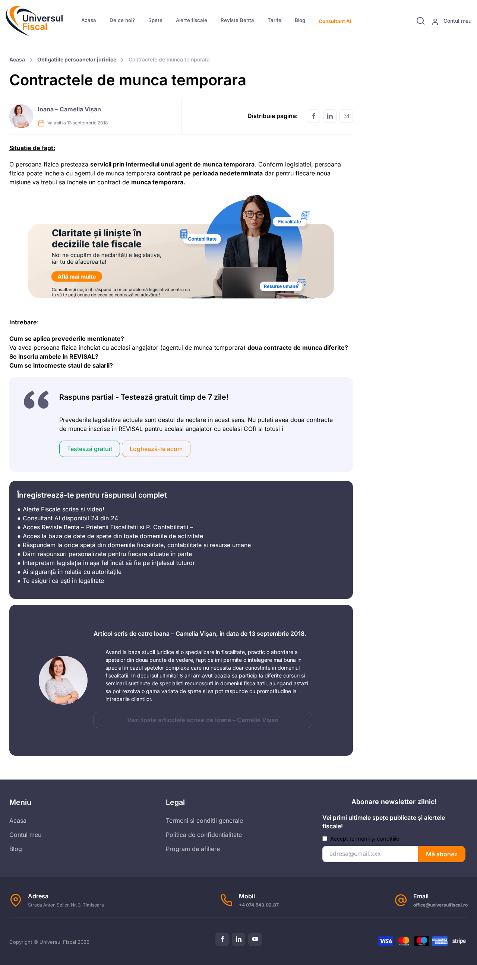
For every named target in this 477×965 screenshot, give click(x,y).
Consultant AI (335, 21)
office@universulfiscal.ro (440, 905)
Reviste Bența (237, 20)
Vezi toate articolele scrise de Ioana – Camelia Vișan (202, 720)
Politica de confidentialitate (204, 834)
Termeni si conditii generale (204, 820)
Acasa (88, 20)
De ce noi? (122, 20)
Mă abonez (442, 854)
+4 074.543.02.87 (259, 905)
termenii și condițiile (374, 838)
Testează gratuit (89, 449)
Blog (300, 20)
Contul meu (456, 21)
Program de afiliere (193, 849)
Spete (155, 20)
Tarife (274, 20)
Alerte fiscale (191, 20)
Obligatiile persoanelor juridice (76, 59)
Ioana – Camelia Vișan (69, 109)
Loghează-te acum (156, 449)
